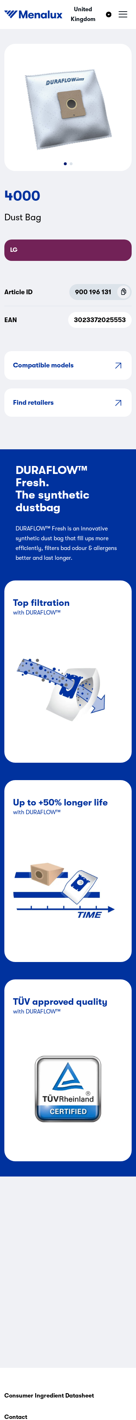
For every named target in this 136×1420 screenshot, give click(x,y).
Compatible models (43, 365)
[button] (65, 163)
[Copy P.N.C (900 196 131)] (123, 292)
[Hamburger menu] (123, 14)
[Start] (33, 14)
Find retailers (33, 402)
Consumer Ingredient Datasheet (49, 1395)
